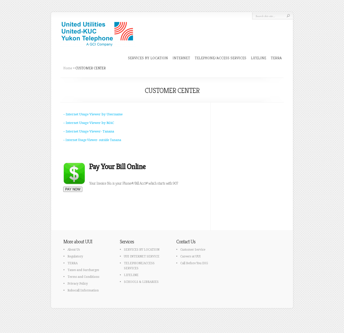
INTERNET (181, 57)
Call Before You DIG (194, 263)
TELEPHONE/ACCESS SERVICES (220, 57)
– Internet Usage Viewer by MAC (88, 123)
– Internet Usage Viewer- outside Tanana (92, 140)
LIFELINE (258, 57)
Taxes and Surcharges (83, 270)
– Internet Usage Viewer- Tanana (88, 131)
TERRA (276, 57)
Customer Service (192, 249)
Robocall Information (83, 290)
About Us (73, 249)
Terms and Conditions (83, 277)
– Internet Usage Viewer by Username (93, 114)
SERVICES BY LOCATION (148, 57)
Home (67, 68)
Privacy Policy (77, 283)
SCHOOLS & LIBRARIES (141, 282)
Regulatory (75, 256)
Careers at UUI (190, 256)
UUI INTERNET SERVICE (141, 256)
